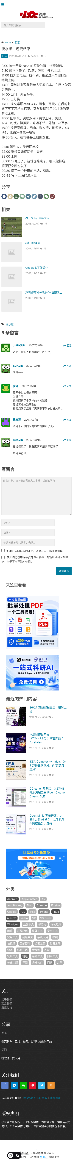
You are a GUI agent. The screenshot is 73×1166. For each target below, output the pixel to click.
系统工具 (37, 956)
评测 (25, 962)
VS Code (45, 918)
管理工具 (12, 956)
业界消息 (28, 924)
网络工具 (52, 956)
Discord (55, 1098)
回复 (69, 345)
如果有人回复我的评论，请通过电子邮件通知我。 (36, 551)
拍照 (55, 937)
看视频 (36, 950)
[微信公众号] (23, 1085)
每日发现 (55, 943)
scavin (34, 55)
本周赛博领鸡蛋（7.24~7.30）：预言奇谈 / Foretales (46, 738)
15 (45, 223)
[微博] (32, 1085)
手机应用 (42, 937)
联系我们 (6, 1003)
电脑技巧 (22, 950)
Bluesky (42, 1098)
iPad (32, 911)
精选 (25, 956)
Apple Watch (29, 899)
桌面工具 (40, 943)
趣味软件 (37, 962)
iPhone (44, 911)
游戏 (10, 950)
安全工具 (52, 930)
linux (56, 911)
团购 (10, 930)
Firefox (55, 905)
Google (11, 911)
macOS (11, 918)
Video (24, 918)
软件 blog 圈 (32, 242)
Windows (13, 924)
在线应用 (22, 930)
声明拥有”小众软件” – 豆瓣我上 (43, 292)
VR (34, 918)
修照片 (42, 924)
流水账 (10, 324)
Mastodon (29, 1098)
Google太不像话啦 (36, 267)
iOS (23, 911)
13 (45, 248)
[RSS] (51, 1085)
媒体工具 (37, 930)
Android (12, 899)
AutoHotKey (14, 905)
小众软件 (24, 1153)
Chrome (42, 905)
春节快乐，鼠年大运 (37, 218)
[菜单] (3, 4)
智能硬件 (25, 943)
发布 (4, 1033)
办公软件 (56, 924)
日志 (4, 55)
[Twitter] (41, 1085)
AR (43, 899)
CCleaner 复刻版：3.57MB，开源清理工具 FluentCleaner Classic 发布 (48, 792)
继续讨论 (6, 1007)
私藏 (47, 950)
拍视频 (11, 943)
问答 (49, 962)
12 (45, 273)
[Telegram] (14, 1085)
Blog (29, 905)
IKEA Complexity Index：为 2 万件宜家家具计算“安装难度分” (47, 765)
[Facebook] (5, 1085)
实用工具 (12, 937)
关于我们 (6, 999)
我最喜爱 (27, 937)
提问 (4, 1049)
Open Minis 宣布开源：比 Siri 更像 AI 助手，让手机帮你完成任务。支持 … (46, 819)
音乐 (59, 962)
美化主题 (12, 962)
